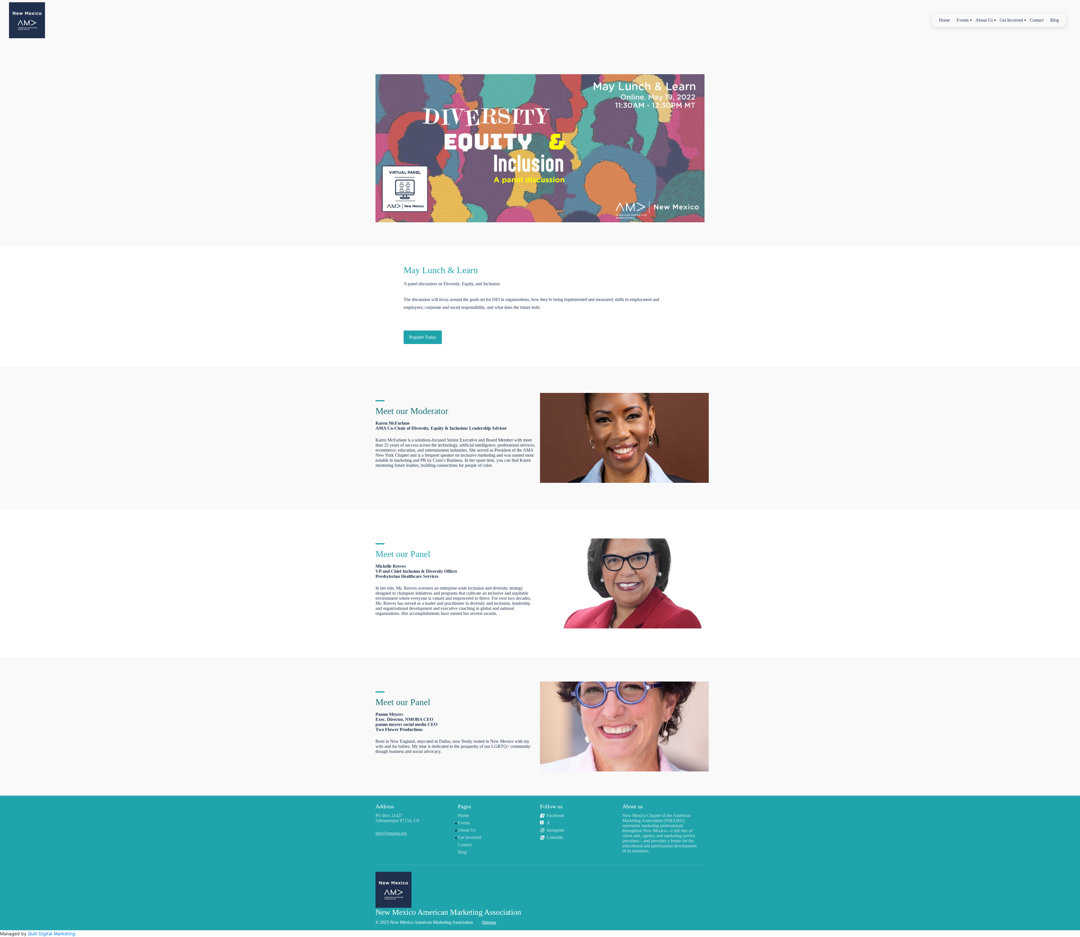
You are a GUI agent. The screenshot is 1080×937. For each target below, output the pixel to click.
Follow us (551, 806)
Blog (1054, 20)
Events (963, 20)
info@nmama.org (391, 833)
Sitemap (489, 922)
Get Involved (1011, 20)
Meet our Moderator (411, 411)
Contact (1036, 20)
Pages (464, 806)
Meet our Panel (402, 554)
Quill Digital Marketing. (52, 933)
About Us (984, 20)
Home (944, 20)
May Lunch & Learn (441, 270)
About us (632, 806)
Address (384, 806)
